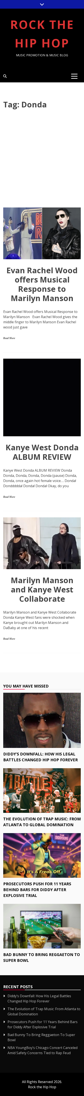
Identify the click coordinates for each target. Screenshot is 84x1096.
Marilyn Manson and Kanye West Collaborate (42, 589)
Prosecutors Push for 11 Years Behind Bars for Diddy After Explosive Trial (37, 889)
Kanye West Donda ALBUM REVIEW (42, 452)
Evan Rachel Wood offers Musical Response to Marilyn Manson (42, 284)
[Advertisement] (42, 159)
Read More (9, 338)
